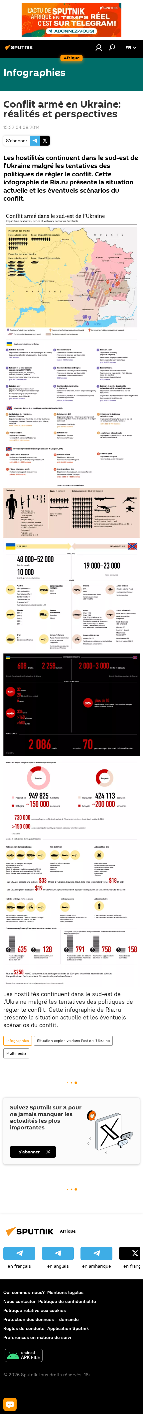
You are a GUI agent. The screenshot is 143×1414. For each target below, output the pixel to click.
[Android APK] (23, 1356)
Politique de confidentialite (67, 1301)
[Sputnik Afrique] (20, 50)
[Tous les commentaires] (10, 1404)
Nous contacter (19, 1301)
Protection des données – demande (41, 1319)
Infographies (17, 1040)
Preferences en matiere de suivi (37, 1337)
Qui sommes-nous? (24, 1292)
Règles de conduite (24, 1328)
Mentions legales (65, 1292)
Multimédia (16, 1053)
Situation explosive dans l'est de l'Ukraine (73, 1040)
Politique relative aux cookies (34, 1310)
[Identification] (98, 47)
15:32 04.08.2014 (21, 127)
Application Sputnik (68, 1328)
